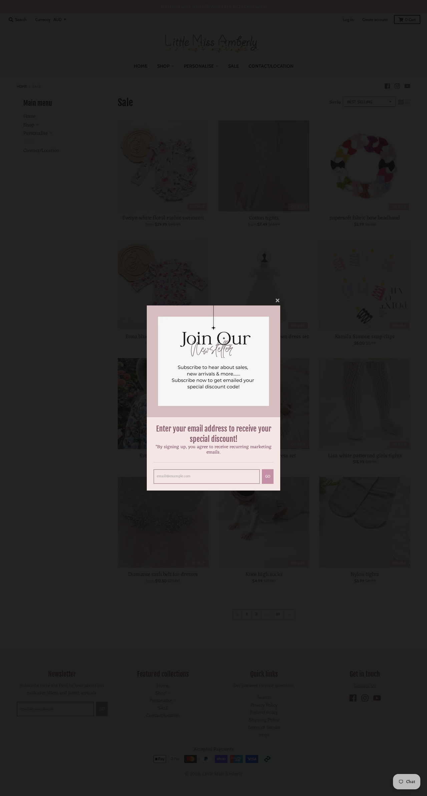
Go (267, 476)
